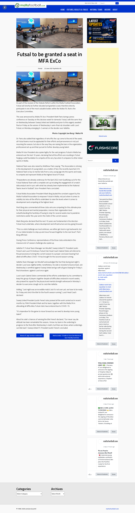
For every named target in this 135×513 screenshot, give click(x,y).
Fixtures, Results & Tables (77, 9)
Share (113, 248)
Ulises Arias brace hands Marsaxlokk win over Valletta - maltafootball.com (105, 191)
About (115, 9)
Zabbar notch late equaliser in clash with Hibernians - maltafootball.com (105, 288)
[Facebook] (5, 7)
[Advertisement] (103, 79)
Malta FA (58, 68)
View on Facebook (102, 248)
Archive (107, 9)
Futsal (40, 68)
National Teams (96, 9)
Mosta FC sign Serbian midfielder (30, 335)
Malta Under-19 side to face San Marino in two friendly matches (67, 336)
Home (63, 9)
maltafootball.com (91, 3)
